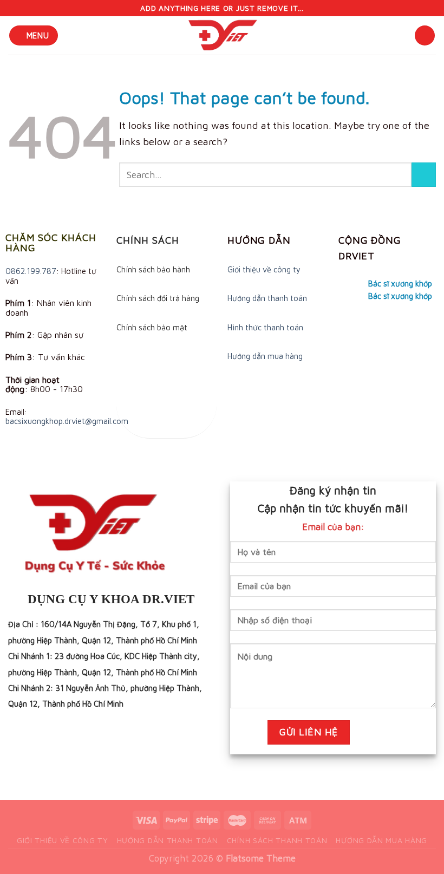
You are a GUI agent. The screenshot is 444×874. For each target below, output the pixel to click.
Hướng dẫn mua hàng (265, 356)
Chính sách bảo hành (153, 269)
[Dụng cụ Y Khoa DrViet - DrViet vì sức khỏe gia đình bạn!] (222, 35)
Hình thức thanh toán (265, 327)
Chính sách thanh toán (277, 840)
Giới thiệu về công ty (264, 269)
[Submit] (424, 174)
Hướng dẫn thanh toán (267, 298)
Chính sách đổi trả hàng (157, 298)
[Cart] (425, 35)
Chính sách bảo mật (151, 327)
